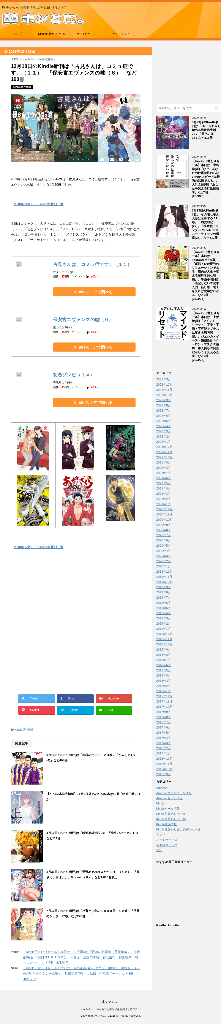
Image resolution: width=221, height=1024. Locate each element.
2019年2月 (163, 623)
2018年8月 (163, 654)
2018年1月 (163, 691)
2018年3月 (163, 680)
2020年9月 (163, 525)
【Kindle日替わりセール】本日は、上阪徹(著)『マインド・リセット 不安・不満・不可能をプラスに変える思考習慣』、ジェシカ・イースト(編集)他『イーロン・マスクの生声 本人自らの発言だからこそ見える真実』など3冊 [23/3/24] (205, 336)
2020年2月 (163, 561)
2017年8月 (163, 717)
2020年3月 (163, 556)
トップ (17, 34)
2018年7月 (163, 660)
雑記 (159, 850)
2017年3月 (163, 743)
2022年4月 (163, 426)
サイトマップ (120, 34)
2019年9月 (163, 587)
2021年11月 (164, 452)
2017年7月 (163, 722)
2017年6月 (163, 727)
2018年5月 (163, 670)
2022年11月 (164, 389)
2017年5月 (163, 732)
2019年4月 (163, 613)
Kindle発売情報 (24, 729)
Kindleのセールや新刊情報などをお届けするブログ (110, 1009)
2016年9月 (163, 774)
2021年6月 (163, 478)
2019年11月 (164, 576)
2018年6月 (163, 665)
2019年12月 (164, 571)
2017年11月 (164, 701)
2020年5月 (163, 545)
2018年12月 (164, 634)
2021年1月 (163, 504)
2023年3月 (163, 379)
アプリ (160, 834)
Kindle (160, 803)
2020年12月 (164, 509)
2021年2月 (163, 499)
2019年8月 (163, 592)
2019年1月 (163, 628)
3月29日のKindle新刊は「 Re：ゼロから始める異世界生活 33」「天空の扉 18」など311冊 (206, 129)
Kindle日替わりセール (52, 34)
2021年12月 (164, 447)
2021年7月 (163, 473)
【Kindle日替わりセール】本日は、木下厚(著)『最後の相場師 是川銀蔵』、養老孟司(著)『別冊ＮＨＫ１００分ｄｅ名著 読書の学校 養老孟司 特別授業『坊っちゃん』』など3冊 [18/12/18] (81, 957)
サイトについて (86, 34)
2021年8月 (163, 467)
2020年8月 (163, 530)
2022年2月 (163, 436)
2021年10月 (164, 457)
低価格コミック (166, 845)
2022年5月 (163, 421)
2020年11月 (164, 514)
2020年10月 (164, 519)
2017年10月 (164, 706)
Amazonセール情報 (169, 798)
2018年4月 (163, 675)
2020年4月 (163, 550)
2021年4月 (163, 488)
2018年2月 (163, 686)
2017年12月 (164, 696)
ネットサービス (166, 839)
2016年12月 (164, 758)
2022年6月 (163, 415)
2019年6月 (163, 602)
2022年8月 (163, 405)
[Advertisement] (76, 597)
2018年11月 (164, 639)
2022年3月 (163, 431)
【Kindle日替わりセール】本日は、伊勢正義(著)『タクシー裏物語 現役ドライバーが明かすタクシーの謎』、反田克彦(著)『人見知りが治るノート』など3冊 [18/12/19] (81, 973)
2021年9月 (163, 462)
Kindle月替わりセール (171, 819)
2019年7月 (163, 597)
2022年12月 (164, 384)
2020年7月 (163, 535)
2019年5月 (163, 608)
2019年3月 (163, 618)
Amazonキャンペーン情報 (174, 793)
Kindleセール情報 (168, 808)
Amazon (161, 788)
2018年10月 (164, 644)
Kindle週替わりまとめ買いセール (178, 829)
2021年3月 (163, 493)
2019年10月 (164, 582)
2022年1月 (163, 441)
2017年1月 (163, 753)
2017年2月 (163, 748)
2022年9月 (163, 400)
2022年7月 (163, 410)
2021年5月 (163, 483)
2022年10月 (164, 395)
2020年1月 (163, 566)
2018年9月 (163, 649)
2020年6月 (163, 540)
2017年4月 (163, 738)
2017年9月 (163, 712)
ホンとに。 (110, 1001)
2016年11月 (164, 764)
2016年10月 (164, 769)
